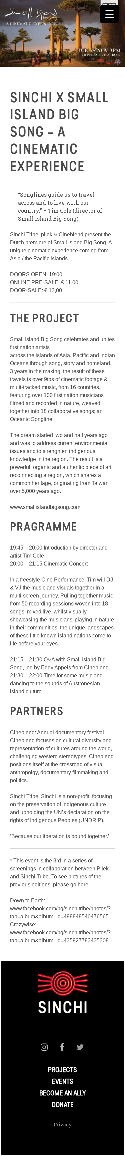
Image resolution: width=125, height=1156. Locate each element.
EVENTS (62, 1082)
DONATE (63, 1105)
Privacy (63, 1124)
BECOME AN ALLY (62, 1093)
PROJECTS (62, 1070)
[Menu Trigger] (109, 14)
